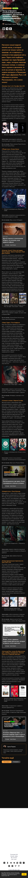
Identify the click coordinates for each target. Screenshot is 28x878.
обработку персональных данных (10, 874)
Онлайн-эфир (14, 856)
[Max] (17, 863)
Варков (14, 24)
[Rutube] (23, 863)
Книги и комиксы (7, 8)
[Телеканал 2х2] (11, 863)
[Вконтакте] (4, 863)
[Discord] (20, 863)
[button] (25, 3)
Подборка (15, 8)
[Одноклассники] (7, 863)
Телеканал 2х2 (14, 854)
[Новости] (19, 866)
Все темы (14, 859)
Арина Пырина (8, 24)
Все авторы (14, 857)
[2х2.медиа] (12, 866)
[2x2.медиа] (14, 863)
